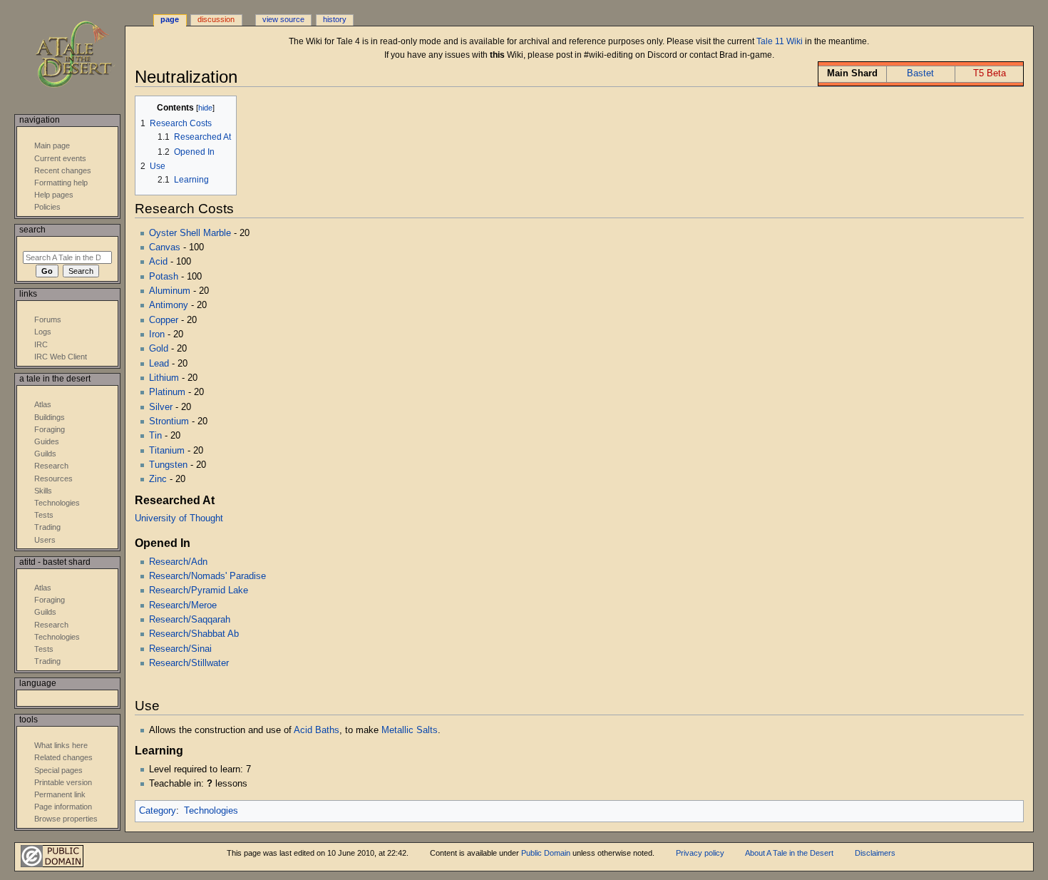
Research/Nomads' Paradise (207, 576)
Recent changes (62, 170)
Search (32, 229)
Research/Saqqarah (189, 620)
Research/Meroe (183, 605)
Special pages (58, 770)
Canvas (164, 247)
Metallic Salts (409, 730)
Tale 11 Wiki (779, 41)
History (334, 19)
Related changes (63, 757)
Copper (163, 320)
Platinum (167, 392)
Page (169, 19)
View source (283, 19)
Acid (158, 262)
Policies (47, 207)
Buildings (49, 417)
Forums (47, 319)
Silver (161, 407)
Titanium (167, 451)
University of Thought (179, 518)
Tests (43, 515)
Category (157, 811)
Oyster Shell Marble (190, 233)
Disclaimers (875, 853)
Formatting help (61, 182)
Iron (157, 334)
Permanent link (60, 794)
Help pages (53, 194)
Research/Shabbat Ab (194, 634)
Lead (159, 364)
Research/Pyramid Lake (198, 590)
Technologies (211, 811)
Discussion (216, 19)
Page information (63, 806)
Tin (155, 436)
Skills (43, 490)
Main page (52, 145)
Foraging (49, 429)
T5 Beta (989, 73)
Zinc (158, 479)
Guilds (45, 453)
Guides (46, 441)
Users (45, 540)
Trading (47, 527)
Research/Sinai (180, 649)
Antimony (168, 305)
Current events (60, 158)
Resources (53, 478)
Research (51, 465)
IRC (41, 344)
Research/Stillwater (189, 663)
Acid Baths (316, 730)
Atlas (42, 404)
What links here (61, 745)
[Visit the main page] (84, 55)
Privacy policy (700, 853)
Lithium (164, 378)
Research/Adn (178, 562)
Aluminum (169, 291)
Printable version (63, 782)
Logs (42, 331)
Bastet (920, 73)
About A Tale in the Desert (789, 853)
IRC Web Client (60, 356)
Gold (158, 349)
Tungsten (168, 465)
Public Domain (545, 853)
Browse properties (66, 818)
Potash (163, 277)
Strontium (169, 421)
